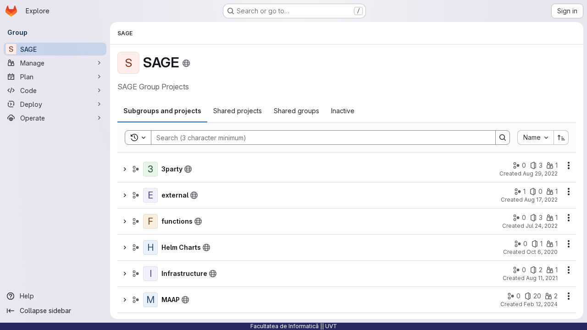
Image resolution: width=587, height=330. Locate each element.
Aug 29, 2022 (540, 173)
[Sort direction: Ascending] (561, 137)
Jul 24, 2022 (542, 225)
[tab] (162, 110)
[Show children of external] (124, 195)
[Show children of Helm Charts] (124, 247)
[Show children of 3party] (124, 169)
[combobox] (535, 137)
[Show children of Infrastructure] (124, 273)
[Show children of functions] (124, 221)
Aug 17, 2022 (541, 199)
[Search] (502, 137)
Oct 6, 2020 (542, 251)
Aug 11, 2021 (542, 278)
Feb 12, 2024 (541, 304)
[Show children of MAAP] (124, 299)
